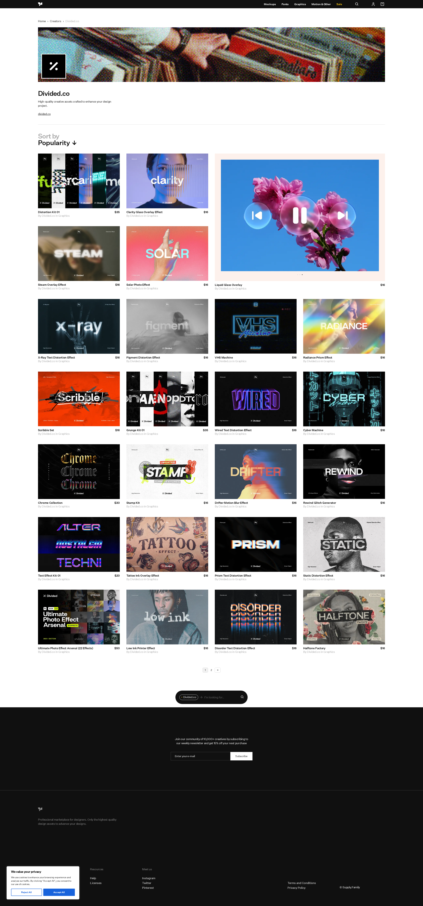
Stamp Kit (133, 503)
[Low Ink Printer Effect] (167, 617)
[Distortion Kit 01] (79, 181)
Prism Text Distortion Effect (233, 575)
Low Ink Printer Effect (140, 648)
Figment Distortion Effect (143, 357)
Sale (339, 4)
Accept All (59, 892)
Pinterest (148, 887)
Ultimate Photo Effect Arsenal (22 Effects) (65, 648)
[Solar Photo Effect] (167, 253)
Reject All (26, 892)
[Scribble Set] (79, 399)
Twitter (146, 883)
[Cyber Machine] (344, 399)
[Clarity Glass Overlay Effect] (167, 181)
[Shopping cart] (383, 4)
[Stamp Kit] (167, 471)
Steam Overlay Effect (52, 285)
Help (93, 878)
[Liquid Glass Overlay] (300, 215)
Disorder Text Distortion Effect (235, 648)
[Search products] (242, 697)
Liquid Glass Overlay (228, 285)
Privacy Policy (297, 887)
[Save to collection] (112, 160)
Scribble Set (46, 430)
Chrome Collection (50, 503)
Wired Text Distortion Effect (233, 430)
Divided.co (48, 215)
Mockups (270, 4)
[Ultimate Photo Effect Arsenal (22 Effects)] (79, 617)
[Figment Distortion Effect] (167, 326)
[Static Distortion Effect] (344, 544)
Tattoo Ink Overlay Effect (142, 575)
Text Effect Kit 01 (49, 575)
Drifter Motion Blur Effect (231, 503)
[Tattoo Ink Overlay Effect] (167, 544)
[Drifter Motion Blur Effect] (256, 471)
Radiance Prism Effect (317, 357)
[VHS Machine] (256, 326)
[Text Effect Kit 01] (79, 544)
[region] (43, 882)
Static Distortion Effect (318, 575)
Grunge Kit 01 (135, 430)
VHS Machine (224, 357)
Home (42, 21)
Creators (55, 21)
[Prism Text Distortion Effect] (256, 544)
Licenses (96, 883)
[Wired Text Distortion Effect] (256, 399)
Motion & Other (321, 4)
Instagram (148, 878)
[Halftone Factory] (344, 617)
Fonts (285, 4)
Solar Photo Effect (138, 285)
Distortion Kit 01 (48, 212)
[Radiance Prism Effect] (344, 326)
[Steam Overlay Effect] (79, 253)
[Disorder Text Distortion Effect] (256, 617)
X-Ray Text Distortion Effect (56, 357)
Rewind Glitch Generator (319, 503)
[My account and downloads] (373, 4)
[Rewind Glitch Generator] (344, 471)
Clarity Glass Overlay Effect (144, 212)
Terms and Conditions (302, 883)
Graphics (300, 4)
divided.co (44, 114)
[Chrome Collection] (79, 471)
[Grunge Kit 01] (167, 399)
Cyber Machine (313, 430)
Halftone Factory (314, 648)
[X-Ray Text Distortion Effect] (79, 326)
